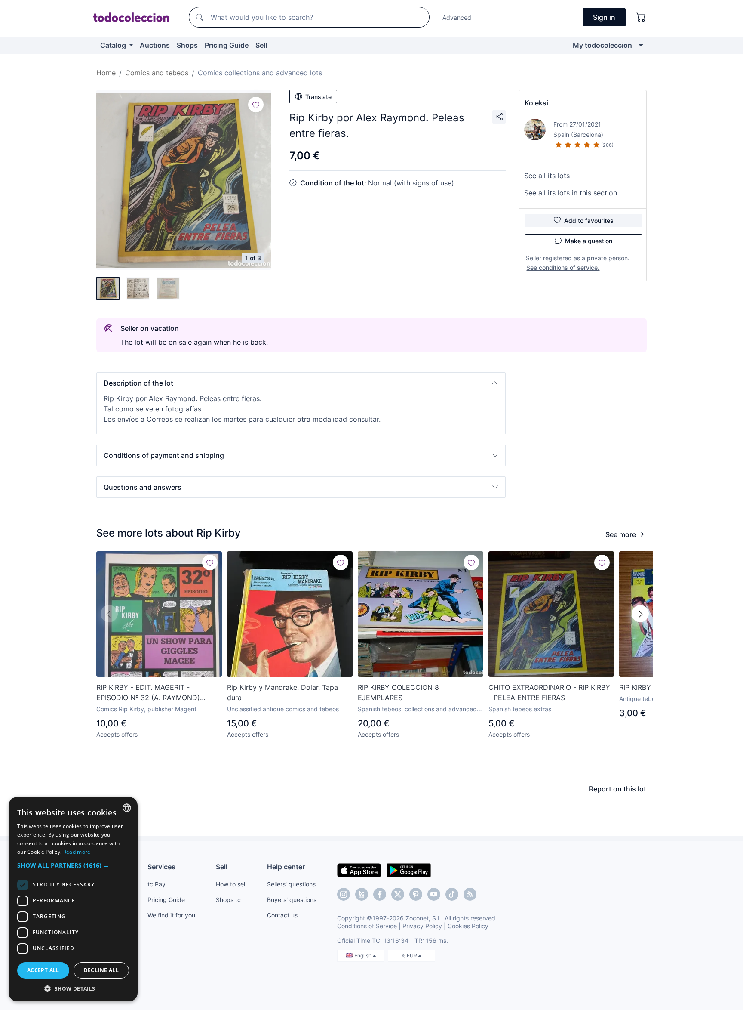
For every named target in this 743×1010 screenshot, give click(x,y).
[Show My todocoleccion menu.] (641, 45)
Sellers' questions (291, 884)
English (363, 955)
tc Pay (156, 884)
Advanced (456, 17)
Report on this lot (617, 789)
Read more (77, 852)
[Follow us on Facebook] (379, 894)
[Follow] (256, 104)
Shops (187, 45)
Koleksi (536, 103)
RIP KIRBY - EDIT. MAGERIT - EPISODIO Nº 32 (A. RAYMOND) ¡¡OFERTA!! (148, 693)
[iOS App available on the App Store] (359, 869)
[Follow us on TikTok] (451, 894)
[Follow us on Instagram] (343, 894)
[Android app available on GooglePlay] (409, 869)
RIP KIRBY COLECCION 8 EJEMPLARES (398, 692)
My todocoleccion (602, 45)
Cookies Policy (468, 926)
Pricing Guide (227, 45)
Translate (318, 96)
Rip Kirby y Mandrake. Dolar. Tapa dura (282, 692)
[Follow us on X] (397, 894)
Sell (261, 45)
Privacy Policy (422, 926)
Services (161, 866)
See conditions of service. (562, 267)
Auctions (155, 45)
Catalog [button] (114, 45)
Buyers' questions (291, 899)
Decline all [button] (101, 970)
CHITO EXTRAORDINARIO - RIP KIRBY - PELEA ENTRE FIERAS (549, 692)
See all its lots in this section (570, 192)
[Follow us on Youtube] (433, 894)
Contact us (282, 915)
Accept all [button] (43, 970)
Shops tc (228, 899)
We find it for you (171, 915)
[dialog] (73, 899)
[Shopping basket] (641, 17)
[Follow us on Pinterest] (415, 894)
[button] (301, 383)
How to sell (231, 884)
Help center (286, 866)
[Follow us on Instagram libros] (361, 894)
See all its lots (547, 175)
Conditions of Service (367, 926)
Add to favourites (589, 220)
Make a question (588, 240)
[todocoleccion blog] (470, 894)
